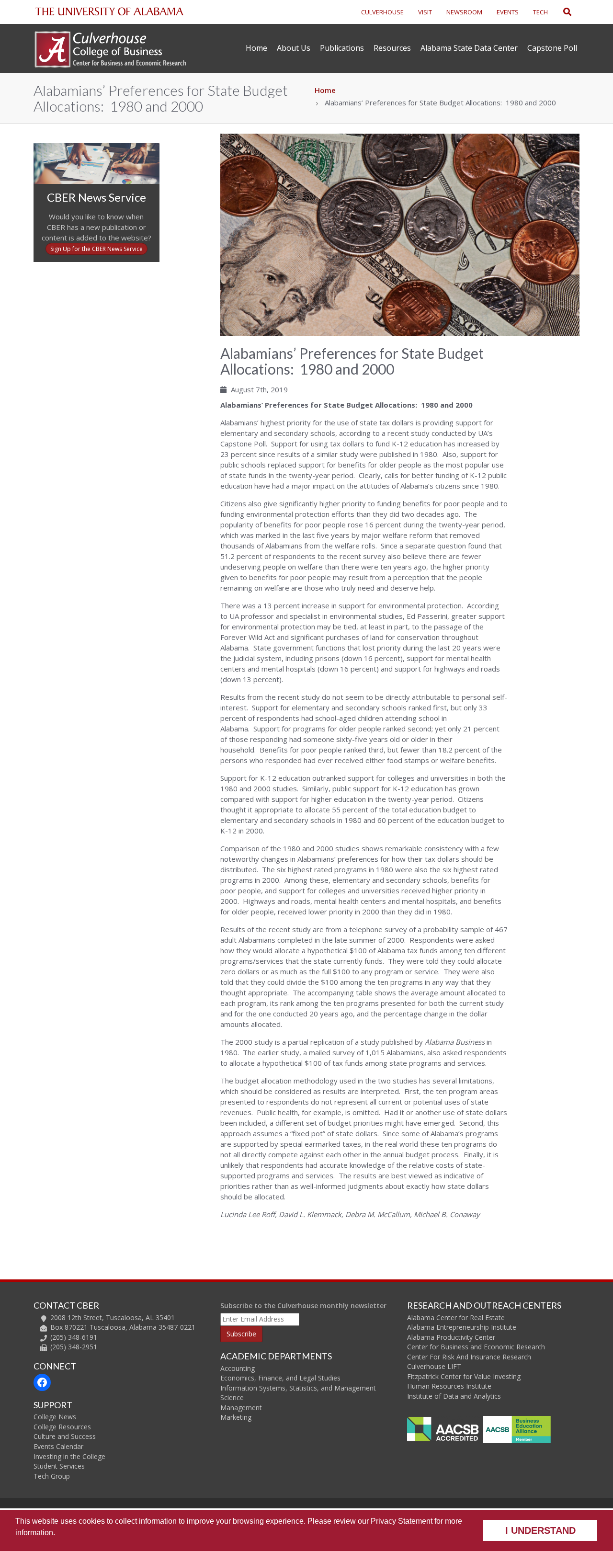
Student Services (59, 1466)
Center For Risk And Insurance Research (469, 1356)
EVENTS (508, 12)
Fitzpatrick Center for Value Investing (464, 1376)
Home (256, 48)
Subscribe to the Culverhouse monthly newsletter (303, 1305)
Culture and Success (65, 1436)
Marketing (235, 1417)
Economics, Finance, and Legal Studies (280, 1377)
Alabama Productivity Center (451, 1337)
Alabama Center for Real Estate (456, 1317)
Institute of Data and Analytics (454, 1396)
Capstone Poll (552, 48)
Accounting (237, 1368)
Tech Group (52, 1476)
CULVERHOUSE (382, 12)
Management (241, 1407)
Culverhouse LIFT (434, 1366)
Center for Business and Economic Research (476, 1346)
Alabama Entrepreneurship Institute (461, 1327)
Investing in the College (69, 1456)
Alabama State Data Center (469, 48)
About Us (293, 48)
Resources (392, 48)
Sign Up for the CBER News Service (96, 249)
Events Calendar (58, 1446)
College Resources (62, 1426)
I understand (540, 1530)
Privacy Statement (401, 1521)
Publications (342, 48)
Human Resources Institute (449, 1386)
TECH (540, 12)
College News (55, 1416)
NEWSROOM (464, 12)
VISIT (425, 12)
